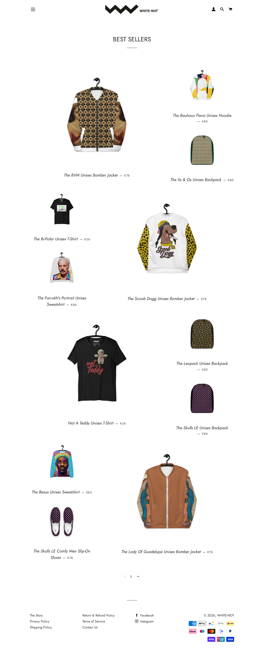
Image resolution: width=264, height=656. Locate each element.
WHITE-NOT (225, 615)
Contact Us (90, 627)
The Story (36, 615)
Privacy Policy (39, 621)
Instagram (146, 621)
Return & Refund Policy (98, 615)
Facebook (146, 615)
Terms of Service (93, 621)
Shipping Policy (41, 627)
